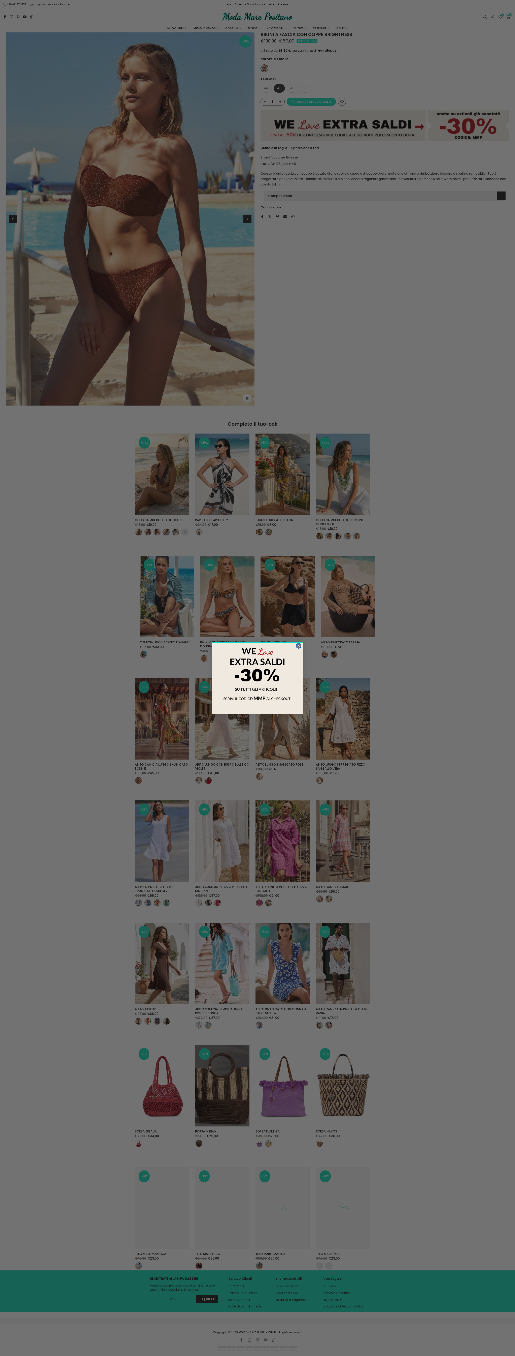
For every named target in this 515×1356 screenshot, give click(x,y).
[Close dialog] (298, 645)
